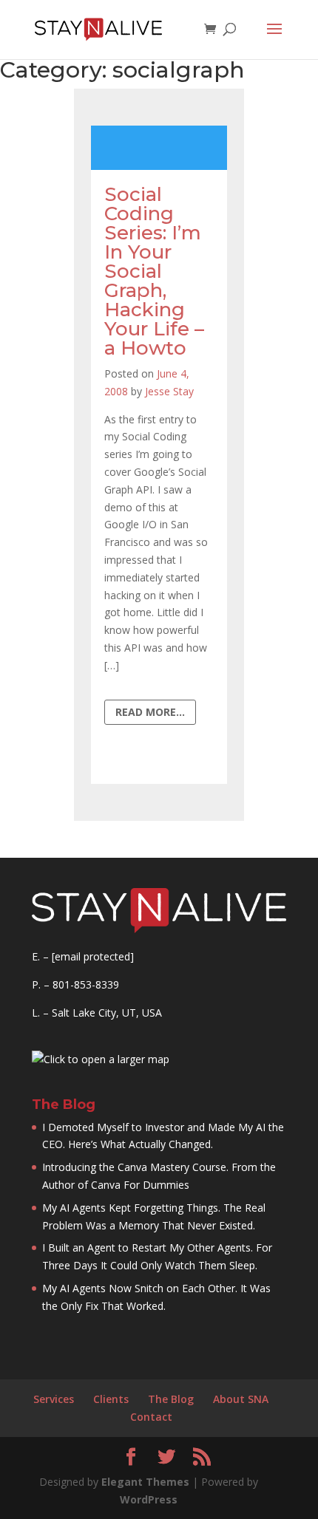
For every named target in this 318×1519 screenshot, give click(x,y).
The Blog (171, 1399)
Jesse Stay (169, 391)
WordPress (148, 1499)
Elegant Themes (145, 1482)
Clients (111, 1399)
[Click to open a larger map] (100, 1059)
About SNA (240, 1399)
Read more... (150, 712)
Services (53, 1399)
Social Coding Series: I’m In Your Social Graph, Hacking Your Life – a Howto (154, 271)
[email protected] (93, 956)
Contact (151, 1417)
